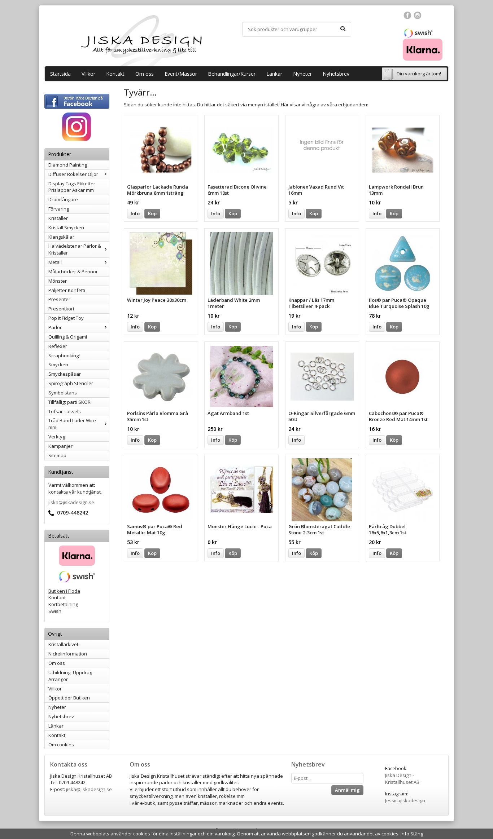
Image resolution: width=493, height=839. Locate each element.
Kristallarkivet (63, 644)
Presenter (59, 299)
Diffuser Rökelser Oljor (73, 174)
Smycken (58, 364)
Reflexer (57, 346)
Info (135, 213)
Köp (152, 213)
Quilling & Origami (67, 337)
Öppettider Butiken (69, 697)
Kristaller (58, 218)
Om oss (144, 73)
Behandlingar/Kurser (232, 73)
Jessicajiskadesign (405, 800)
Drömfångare (63, 199)
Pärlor (55, 327)
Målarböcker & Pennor (73, 271)
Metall (55, 262)
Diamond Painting (67, 165)
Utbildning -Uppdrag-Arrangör (70, 676)
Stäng (416, 833)
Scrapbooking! (64, 355)
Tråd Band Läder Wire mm (72, 423)
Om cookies (61, 744)
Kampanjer (60, 446)
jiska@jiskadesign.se (71, 502)
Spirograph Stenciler (70, 383)
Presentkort (61, 308)
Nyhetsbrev (336, 73)
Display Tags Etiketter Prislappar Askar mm (71, 187)
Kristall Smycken (66, 227)
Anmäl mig (347, 790)
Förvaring (58, 209)
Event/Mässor (181, 73)
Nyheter (302, 73)
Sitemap (57, 455)
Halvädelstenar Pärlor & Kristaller (74, 249)
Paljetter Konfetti (66, 290)
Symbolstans (62, 392)
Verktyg (56, 436)
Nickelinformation (67, 653)
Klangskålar (61, 237)
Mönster (57, 281)
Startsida (60, 73)
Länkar (274, 73)
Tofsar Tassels (64, 411)
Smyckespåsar (64, 374)
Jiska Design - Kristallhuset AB (402, 778)
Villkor (88, 73)
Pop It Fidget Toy (66, 318)
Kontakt (115, 73)
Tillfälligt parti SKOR (69, 402)
